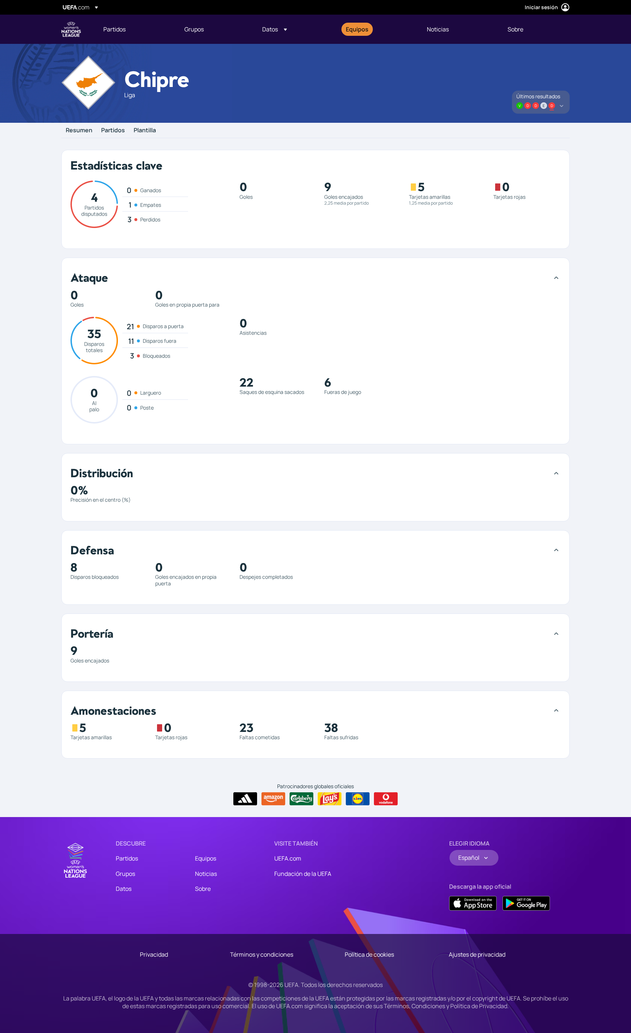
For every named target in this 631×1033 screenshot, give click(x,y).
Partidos (113, 130)
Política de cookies (369, 954)
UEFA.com (287, 858)
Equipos (205, 858)
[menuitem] (135, 29)
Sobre (203, 889)
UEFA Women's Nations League (71, 29)
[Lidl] (358, 798)
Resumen (79, 130)
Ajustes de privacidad (477, 954)
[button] (274, 29)
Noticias (206, 874)
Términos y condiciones (261, 954)
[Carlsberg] (301, 798)
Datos (123, 889)
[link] (114, 29)
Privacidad (154, 954)
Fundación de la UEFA (302, 874)
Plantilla (145, 130)
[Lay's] (329, 798)
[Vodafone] (386, 798)
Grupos (125, 874)
